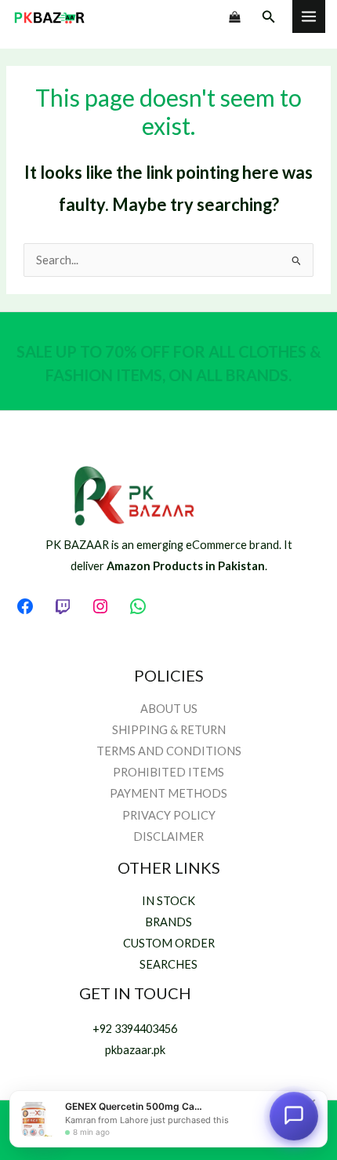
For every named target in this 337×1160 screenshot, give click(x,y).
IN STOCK (168, 900)
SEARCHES (168, 964)
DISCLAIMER (168, 836)
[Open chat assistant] (294, 1117)
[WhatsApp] (138, 606)
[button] (269, 17)
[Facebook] (25, 606)
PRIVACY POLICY (169, 815)
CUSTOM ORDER (169, 943)
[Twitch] (62, 606)
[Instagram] (100, 606)
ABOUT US (168, 708)
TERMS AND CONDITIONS (168, 751)
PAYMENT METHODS (168, 793)
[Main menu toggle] (308, 16)
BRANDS (168, 922)
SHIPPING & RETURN (169, 729)
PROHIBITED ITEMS (168, 772)
